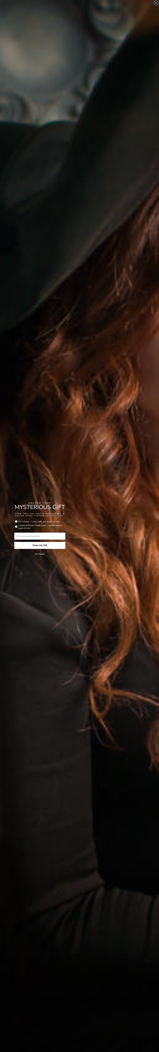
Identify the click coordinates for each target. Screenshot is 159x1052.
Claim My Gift (39, 545)
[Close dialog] (156, 3)
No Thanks (39, 554)
